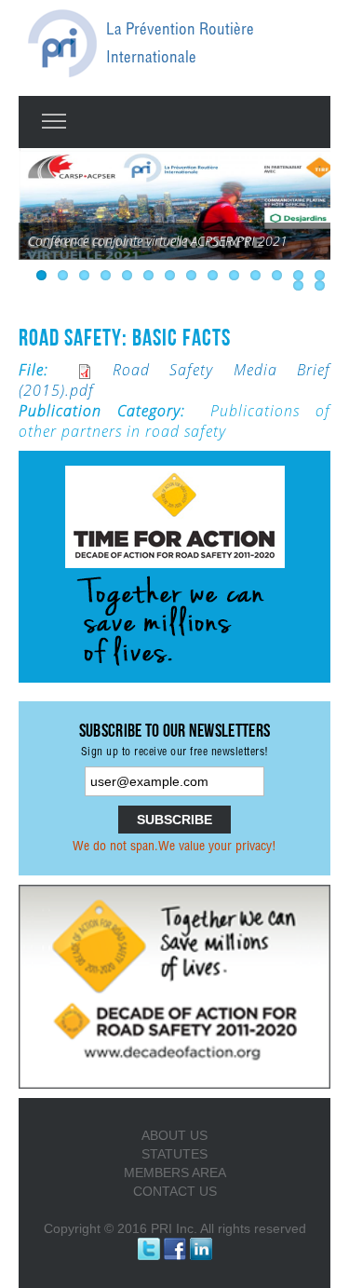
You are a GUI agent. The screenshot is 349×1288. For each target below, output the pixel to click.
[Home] (62, 43)
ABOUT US (174, 1135)
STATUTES (174, 1153)
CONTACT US (175, 1191)
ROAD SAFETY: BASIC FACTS (125, 337)
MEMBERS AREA (175, 1172)
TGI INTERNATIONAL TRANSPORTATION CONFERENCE (133, 269)
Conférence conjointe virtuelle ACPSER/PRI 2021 (158, 241)
